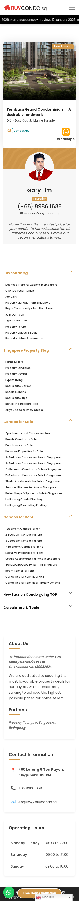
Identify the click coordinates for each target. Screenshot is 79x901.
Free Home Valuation (39, 893)
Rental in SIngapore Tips (21, 404)
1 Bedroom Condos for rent (23, 529)
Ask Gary (11, 297)
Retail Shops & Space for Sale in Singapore (33, 493)
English (47, 897)
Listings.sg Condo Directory (24, 499)
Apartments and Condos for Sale (27, 433)
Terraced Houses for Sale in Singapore (30, 487)
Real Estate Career (18, 386)
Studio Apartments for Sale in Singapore (32, 481)
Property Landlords (18, 368)
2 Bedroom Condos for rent (23, 534)
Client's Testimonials (20, 290)
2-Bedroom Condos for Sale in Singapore (33, 457)
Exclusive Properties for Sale (24, 451)
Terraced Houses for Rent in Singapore (31, 564)
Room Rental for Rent (19, 571)
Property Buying (16, 374)
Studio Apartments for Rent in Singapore (32, 559)
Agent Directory (16, 320)
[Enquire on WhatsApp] (8, 892)
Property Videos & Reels (21, 332)
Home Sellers (14, 362)
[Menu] (72, 7)
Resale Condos (15, 392)
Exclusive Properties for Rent (24, 553)
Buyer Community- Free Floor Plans (29, 308)
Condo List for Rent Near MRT (24, 576)
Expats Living (14, 380)
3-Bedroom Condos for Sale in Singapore (33, 463)
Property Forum (15, 326)
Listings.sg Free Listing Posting (26, 505)
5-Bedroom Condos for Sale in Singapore (33, 475)
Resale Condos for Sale (21, 439)
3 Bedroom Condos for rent (23, 541)
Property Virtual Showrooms (24, 338)
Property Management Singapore (27, 302)
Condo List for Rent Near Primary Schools (32, 583)
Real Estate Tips (16, 398)
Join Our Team (15, 314)
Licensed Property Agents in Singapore (31, 284)
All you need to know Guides (24, 410)
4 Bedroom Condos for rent (24, 546)
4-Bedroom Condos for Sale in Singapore (33, 469)
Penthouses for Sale (19, 445)
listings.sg (17, 728)
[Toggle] (71, 271)
